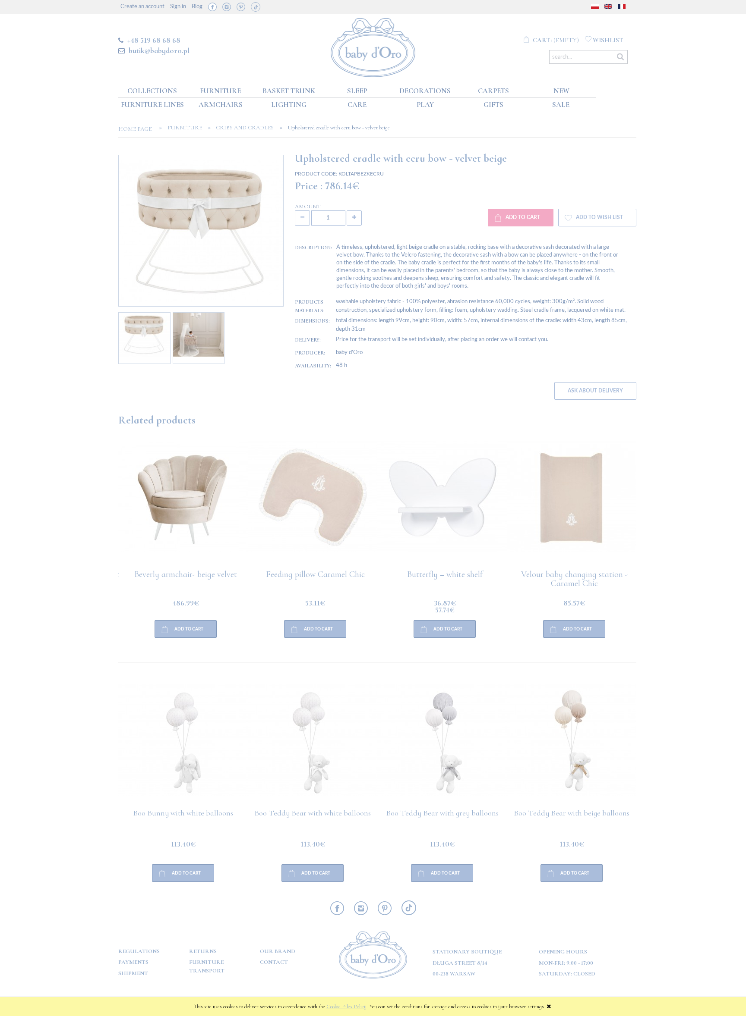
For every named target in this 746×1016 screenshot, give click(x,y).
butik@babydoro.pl (159, 50)
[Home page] (373, 46)
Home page (137, 128)
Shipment (133, 973)
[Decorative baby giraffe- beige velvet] (183, 505)
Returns (203, 951)
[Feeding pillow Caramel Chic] (442, 505)
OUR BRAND (277, 951)
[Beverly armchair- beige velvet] (312, 505)
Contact (274, 962)
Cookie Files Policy (346, 1006)
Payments (133, 962)
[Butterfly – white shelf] (571, 505)
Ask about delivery (595, 391)
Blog (197, 6)
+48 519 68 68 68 (153, 40)
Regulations (139, 951)
